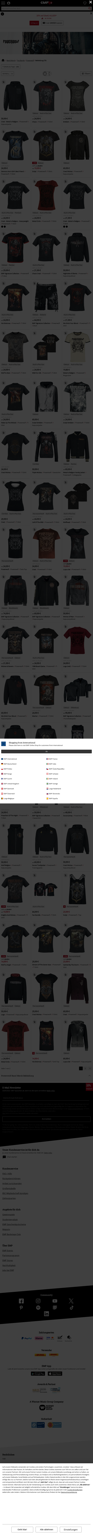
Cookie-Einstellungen (74, 1490)
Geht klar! (22, 1529)
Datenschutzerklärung (69, 1492)
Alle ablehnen (46, 1529)
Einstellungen (71, 1529)
